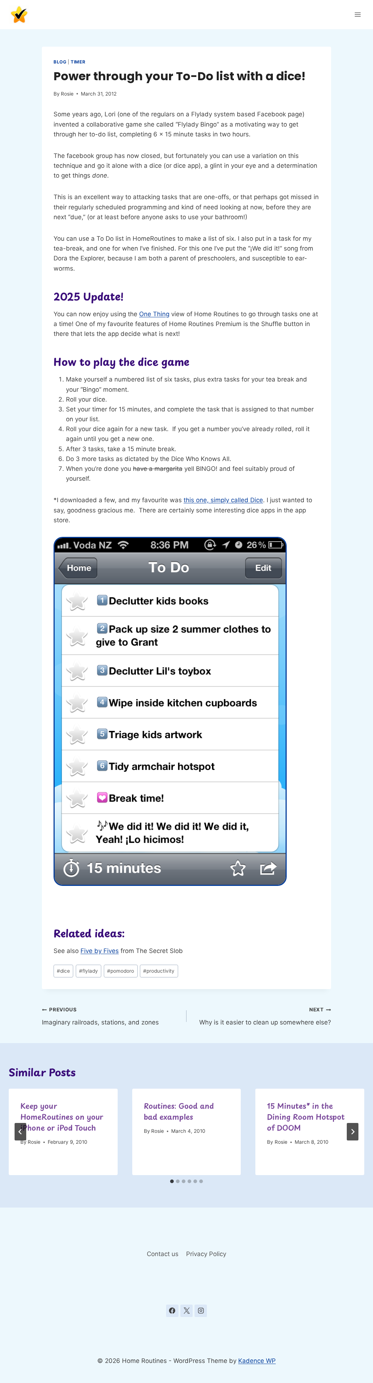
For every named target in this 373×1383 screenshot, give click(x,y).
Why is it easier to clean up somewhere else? (265, 1016)
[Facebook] (172, 1311)
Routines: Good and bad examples (179, 1111)
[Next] (352, 1131)
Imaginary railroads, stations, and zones (100, 1016)
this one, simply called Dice (223, 500)
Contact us (162, 1254)
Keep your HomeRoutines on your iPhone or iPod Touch (61, 1116)
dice (63, 971)
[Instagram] (201, 1311)
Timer (78, 62)
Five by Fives (100, 950)
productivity (158, 971)
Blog (60, 62)
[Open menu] (357, 14)
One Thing (154, 314)
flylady (88, 971)
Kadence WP (257, 1360)
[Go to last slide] (20, 1131)
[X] (186, 1311)
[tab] (172, 1181)
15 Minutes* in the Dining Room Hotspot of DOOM (306, 1116)
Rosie (67, 94)
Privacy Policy (206, 1254)
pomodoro (120, 971)
